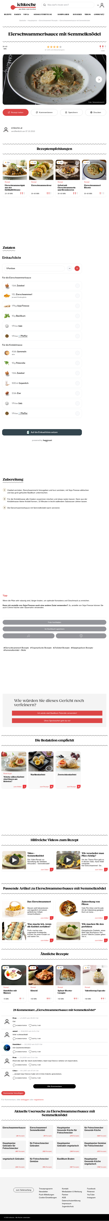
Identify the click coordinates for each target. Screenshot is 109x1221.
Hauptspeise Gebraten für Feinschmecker (10, 1145)
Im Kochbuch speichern (54, 629)
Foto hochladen (54, 622)
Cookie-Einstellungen (48, 1198)
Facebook (91, 1189)
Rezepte (8, 14)
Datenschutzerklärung (71, 1201)
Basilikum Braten (65, 1159)
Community (99, 14)
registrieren (39, 1100)
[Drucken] (81, 635)
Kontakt (65, 1189)
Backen (17, 14)
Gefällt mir (36, 1025)
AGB (64, 1198)
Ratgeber (77, 14)
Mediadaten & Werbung (72, 1192)
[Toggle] (100, 5)
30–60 (5, 47)
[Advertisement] (54, 813)
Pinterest (91, 1192)
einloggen (25, 1100)
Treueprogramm (46, 1189)
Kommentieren (21, 1025)
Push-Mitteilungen (46, 1195)
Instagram (91, 1198)
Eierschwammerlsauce (14, 1128)
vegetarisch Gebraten (13, 1159)
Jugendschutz (68, 1206)
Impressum (66, 1203)
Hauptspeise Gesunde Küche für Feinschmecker (67, 1130)
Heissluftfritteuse (43, 14)
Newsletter (43, 1192)
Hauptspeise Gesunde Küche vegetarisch (92, 1161)
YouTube (91, 1195)
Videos (88, 14)
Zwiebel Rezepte (62, 648)
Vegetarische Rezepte (42, 648)
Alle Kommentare (54, 1086)
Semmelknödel (12, 650)
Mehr (23, 650)
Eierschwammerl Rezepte (17, 648)
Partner (65, 1195)
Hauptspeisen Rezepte (82, 648)
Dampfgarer (63, 14)
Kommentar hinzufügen (13, 1093)
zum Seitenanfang (23, 1190)
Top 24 (26, 14)
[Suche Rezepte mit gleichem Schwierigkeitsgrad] (102, 47)
